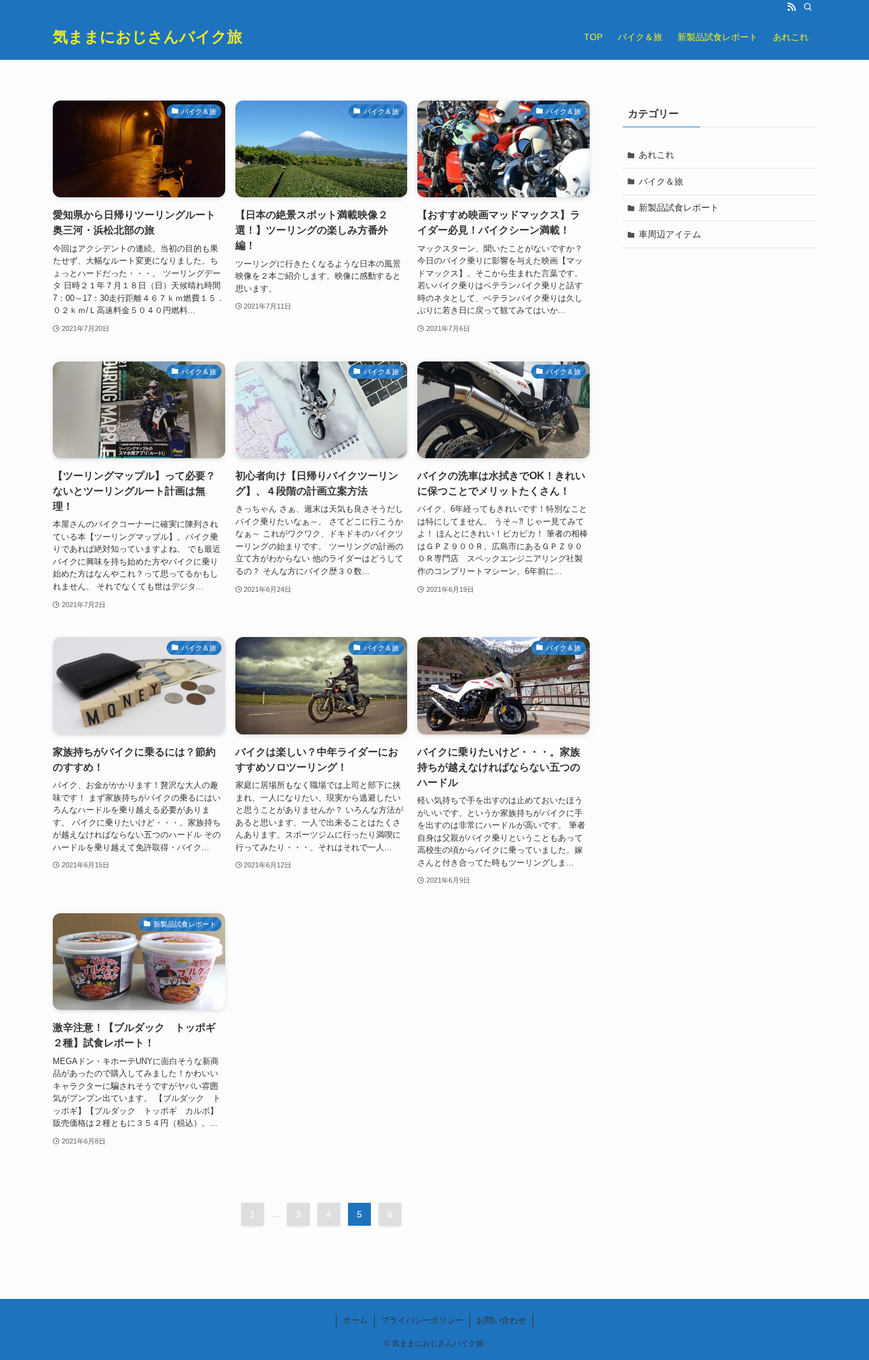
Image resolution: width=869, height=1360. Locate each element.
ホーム (355, 1320)
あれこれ (656, 155)
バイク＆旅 (661, 181)
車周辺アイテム (670, 234)
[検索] (808, 7)
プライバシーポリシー (422, 1320)
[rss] (791, 7)
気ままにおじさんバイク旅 (147, 37)
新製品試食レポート (679, 207)
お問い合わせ (501, 1320)
